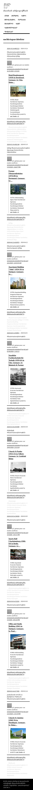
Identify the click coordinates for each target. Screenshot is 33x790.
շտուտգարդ (12, 320)
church (14, 505)
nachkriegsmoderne (13, 135)
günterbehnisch (15, 424)
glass (18, 231)
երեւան (12, 763)
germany (21, 133)
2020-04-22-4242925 (13, 242)
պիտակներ (8, 32)
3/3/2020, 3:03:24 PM (13, 620)
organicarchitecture (13, 324)
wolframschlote (22, 141)
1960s (9, 590)
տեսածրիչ (8, 23)
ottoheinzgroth (18, 139)
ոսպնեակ (22, 20)
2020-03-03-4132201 (13, 601)
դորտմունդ (12, 129)
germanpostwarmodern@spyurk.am (17, 69)
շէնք (18, 131)
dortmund (10, 139)
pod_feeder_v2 (14, 116)
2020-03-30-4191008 (13, 427)
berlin (9, 598)
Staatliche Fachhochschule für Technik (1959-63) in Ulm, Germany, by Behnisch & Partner (16, 360)
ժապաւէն (15, 16)
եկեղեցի (12, 501)
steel (22, 231)
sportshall (15, 590)
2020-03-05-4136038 (13, 516)
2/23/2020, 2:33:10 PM (13, 714)
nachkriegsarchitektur (14, 137)
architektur (24, 137)
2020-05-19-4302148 (13, 144)
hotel (9, 133)
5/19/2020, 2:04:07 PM (13, 167)
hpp (15, 239)
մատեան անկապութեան (15, 10)
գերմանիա (22, 129)
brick (24, 505)
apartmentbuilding (13, 322)
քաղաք (10, 227)
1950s (24, 131)
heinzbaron (11, 775)
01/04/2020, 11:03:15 (13, 351)
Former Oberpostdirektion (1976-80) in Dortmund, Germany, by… (17, 176)
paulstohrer (16, 688)
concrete (21, 416)
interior (27, 590)
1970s (21, 229)
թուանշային (9, 20)
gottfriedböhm (12, 513)
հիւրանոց (11, 131)
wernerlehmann (12, 141)
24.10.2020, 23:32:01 (13, 71)
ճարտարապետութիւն (18, 127)
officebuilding (12, 231)
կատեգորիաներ (10, 28)
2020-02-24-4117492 (13, 691)
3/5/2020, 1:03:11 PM (13, 535)
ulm (9, 424)
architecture (15, 133)
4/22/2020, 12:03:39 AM (14, 263)
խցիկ (24, 16)
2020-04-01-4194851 (13, 333)
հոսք (6, 16)
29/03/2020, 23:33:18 (13, 447)
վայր (18, 23)
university (15, 416)
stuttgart (10, 330)
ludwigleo (15, 598)
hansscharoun (17, 330)
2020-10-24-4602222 (13, 48)
